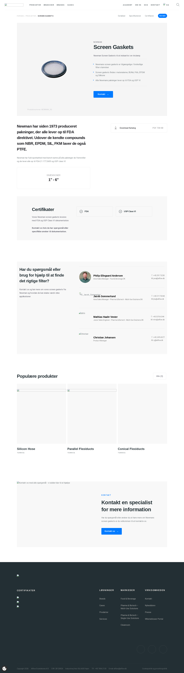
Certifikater (149, 16)
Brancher (49, 5)
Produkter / (31, 16)
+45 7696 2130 (100, 669)
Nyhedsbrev (150, 605)
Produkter (35, 5)
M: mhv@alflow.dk (158, 320)
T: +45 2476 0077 (158, 337)
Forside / (21, 16)
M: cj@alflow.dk (157, 340)
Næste (111, 386)
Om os (138, 5)
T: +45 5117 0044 (158, 296)
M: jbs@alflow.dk (157, 299)
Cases (70, 5)
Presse (148, 612)
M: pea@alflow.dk (158, 278)
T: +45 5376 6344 (157, 317)
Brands (60, 5)
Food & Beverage (128, 599)
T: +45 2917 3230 (158, 275)
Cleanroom (125, 625)
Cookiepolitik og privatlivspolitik (154, 669)
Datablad (121, 16)
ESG (146, 5)
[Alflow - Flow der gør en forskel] (14, 4)
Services (103, 619)
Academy (127, 5)
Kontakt (155, 5)
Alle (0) (159, 376)
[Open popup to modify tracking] (4, 669)
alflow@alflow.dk (120, 669)
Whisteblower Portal (154, 619)
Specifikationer (135, 16)
